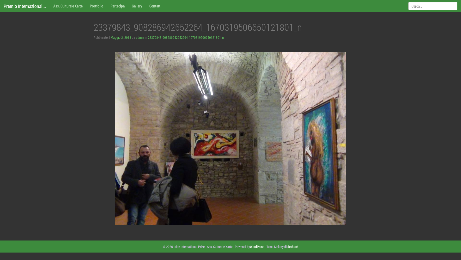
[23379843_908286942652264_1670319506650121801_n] (230, 138)
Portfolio (96, 5)
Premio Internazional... (25, 6)
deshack (292, 246)
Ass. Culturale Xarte (68, 5)
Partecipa (117, 5)
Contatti (155, 5)
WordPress (257, 246)
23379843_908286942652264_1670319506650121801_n (186, 37)
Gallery (137, 5)
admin (140, 37)
